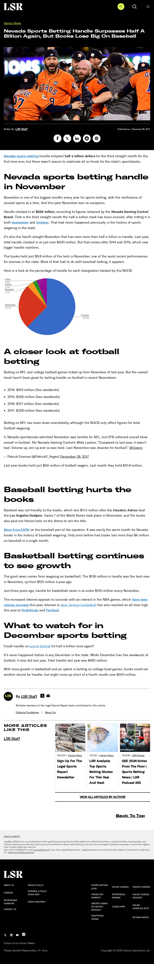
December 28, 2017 (74, 457)
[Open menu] (148, 6)
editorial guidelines (27, 712)
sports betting (39, 646)
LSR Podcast (138, 755)
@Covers (136, 448)
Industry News (75, 755)
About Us (50, 712)
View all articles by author (103, 797)
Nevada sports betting (21, 156)
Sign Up (121, 6)
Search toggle (134, 6)
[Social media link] (57, 138)
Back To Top (130, 815)
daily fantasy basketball (78, 605)
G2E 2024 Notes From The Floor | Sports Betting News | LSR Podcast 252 (134, 772)
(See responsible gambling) (21, 852)
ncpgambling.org (41, 850)
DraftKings (30, 610)
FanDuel (52, 610)
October (42, 222)
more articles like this (25, 727)
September (20, 222)
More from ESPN (16, 530)
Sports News (12, 23)
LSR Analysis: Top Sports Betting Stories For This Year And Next (101, 772)
